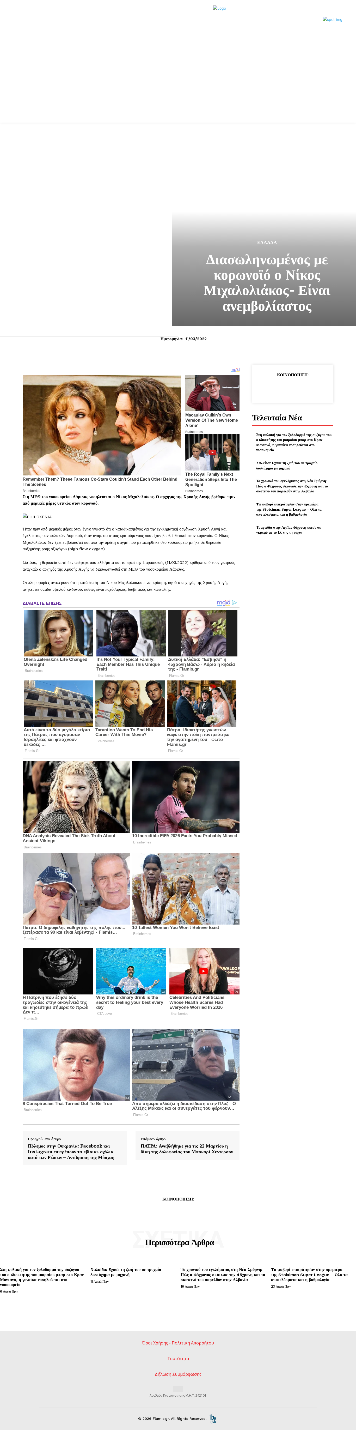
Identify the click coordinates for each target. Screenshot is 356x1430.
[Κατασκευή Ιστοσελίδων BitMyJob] (213, 1418)
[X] (280, 388)
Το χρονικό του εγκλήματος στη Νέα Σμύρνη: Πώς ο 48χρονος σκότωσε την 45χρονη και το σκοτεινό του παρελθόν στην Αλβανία (292, 485)
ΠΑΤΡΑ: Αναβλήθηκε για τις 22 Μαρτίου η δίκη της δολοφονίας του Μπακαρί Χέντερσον (187, 1148)
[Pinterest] (292, 388)
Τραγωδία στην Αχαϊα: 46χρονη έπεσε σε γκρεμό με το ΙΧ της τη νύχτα (288, 530)
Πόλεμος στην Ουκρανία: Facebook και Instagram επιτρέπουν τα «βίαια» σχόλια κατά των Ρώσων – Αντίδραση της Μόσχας (71, 1151)
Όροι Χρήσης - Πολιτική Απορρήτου (178, 1343)
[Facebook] (268, 388)
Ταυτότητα (178, 1358)
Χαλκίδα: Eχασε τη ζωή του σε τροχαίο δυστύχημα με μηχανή (286, 465)
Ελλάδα (267, 242)
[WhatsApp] (304, 388)
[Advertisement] (178, 83)
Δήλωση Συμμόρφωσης (178, 1374)
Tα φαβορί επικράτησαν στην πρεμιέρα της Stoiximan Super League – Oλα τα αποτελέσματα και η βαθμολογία (289, 509)
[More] (316, 388)
